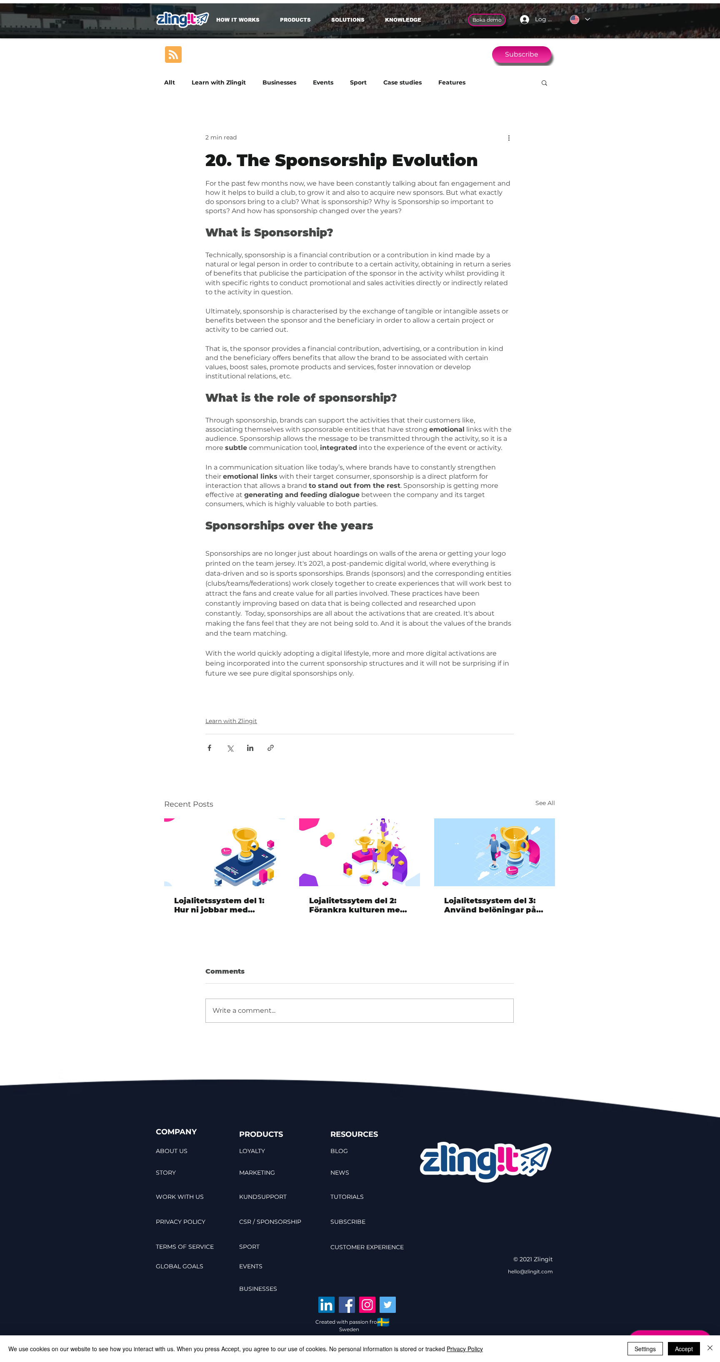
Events (323, 82)
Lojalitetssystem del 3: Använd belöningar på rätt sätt (490, 905)
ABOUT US (172, 1151)
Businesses (279, 82)
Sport (358, 82)
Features (451, 82)
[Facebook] (347, 1305)
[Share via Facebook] (209, 748)
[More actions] (509, 137)
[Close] (710, 1348)
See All (545, 803)
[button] (352, 20)
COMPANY (176, 1131)
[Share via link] (271, 748)
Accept (684, 1349)
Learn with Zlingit (219, 82)
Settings (645, 1349)
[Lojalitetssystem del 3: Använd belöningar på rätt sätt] (494, 852)
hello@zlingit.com (530, 1271)
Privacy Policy (465, 1349)
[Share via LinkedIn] (250, 748)
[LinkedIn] (326, 1305)
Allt (169, 82)
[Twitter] (388, 1305)
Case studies (402, 82)
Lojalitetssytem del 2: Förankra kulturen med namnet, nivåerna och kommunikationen (357, 905)
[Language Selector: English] (579, 19)
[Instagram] (367, 1305)
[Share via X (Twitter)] (230, 748)
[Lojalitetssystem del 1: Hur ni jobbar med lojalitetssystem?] (224, 852)
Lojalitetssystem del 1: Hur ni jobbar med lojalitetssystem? (219, 905)
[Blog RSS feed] (173, 55)
